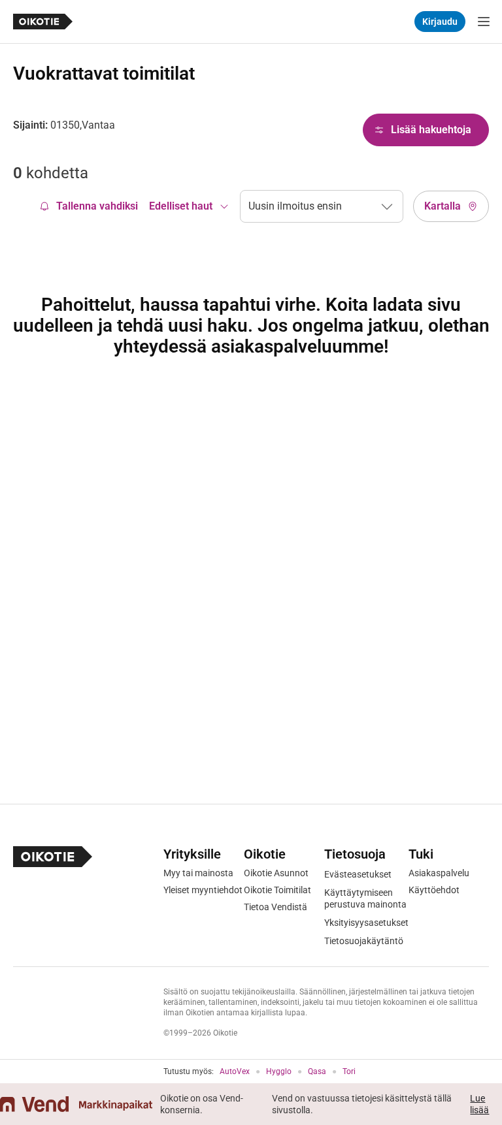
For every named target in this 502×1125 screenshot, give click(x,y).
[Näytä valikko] (483, 21)
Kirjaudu (440, 21)
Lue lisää (479, 1104)
